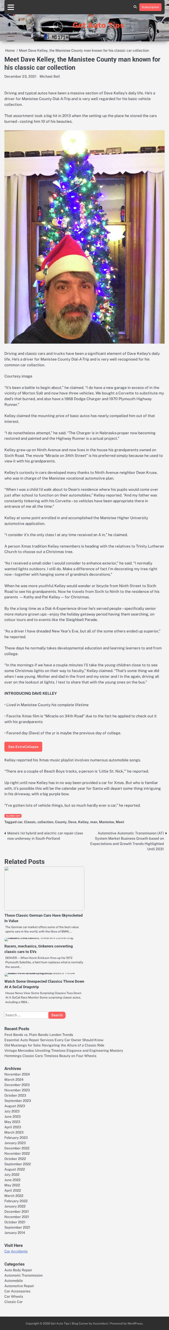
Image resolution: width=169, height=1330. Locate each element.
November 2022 (17, 1153)
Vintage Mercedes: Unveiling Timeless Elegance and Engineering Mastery (63, 1050)
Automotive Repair (19, 1286)
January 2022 (15, 1206)
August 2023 (14, 1106)
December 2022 (16, 1148)
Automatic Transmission (23, 1275)
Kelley (83, 822)
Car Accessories (17, 1291)
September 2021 (17, 1227)
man (93, 822)
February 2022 (16, 1201)
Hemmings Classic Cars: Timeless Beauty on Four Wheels (50, 1056)
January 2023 (15, 1143)
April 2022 (12, 1190)
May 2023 (12, 1122)
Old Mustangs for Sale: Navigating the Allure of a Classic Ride (54, 1045)
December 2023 (17, 1085)
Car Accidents (16, 1251)
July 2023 (12, 1111)
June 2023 (12, 1116)
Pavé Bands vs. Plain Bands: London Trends (38, 1035)
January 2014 (14, 1233)
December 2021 (16, 1211)
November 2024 (17, 1074)
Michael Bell (50, 76)
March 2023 (14, 1132)
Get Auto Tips (98, 25)
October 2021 (14, 1222)
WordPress (135, 1323)
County (60, 822)
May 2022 (12, 1185)
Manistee (106, 822)
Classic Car (13, 816)
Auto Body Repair (18, 1270)
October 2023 (15, 1095)
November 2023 (17, 1090)
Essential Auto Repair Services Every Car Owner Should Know (53, 1040)
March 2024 (14, 1079)
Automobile (13, 1280)
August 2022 (14, 1169)
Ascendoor (100, 1323)
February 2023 (16, 1137)
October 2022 (15, 1159)
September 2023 (17, 1101)
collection (45, 822)
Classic (30, 822)
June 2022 (12, 1180)
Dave (72, 822)
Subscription (150, 7)
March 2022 (13, 1196)
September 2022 (17, 1164)
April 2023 (12, 1127)
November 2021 (16, 1217)
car (19, 822)
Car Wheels (13, 1296)
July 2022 (11, 1174)
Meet (120, 822)
